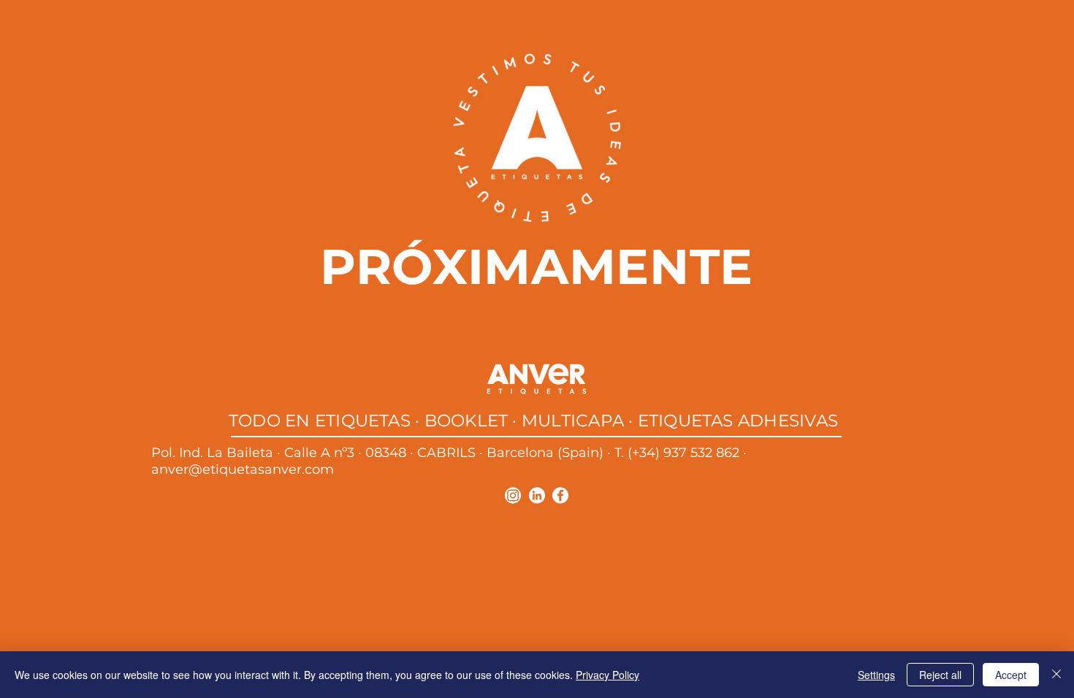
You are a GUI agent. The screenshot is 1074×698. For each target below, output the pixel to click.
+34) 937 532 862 (685, 453)
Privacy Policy (607, 674)
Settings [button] (876, 674)
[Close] (1056, 674)
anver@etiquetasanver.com (242, 469)
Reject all (940, 674)
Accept (1011, 674)
